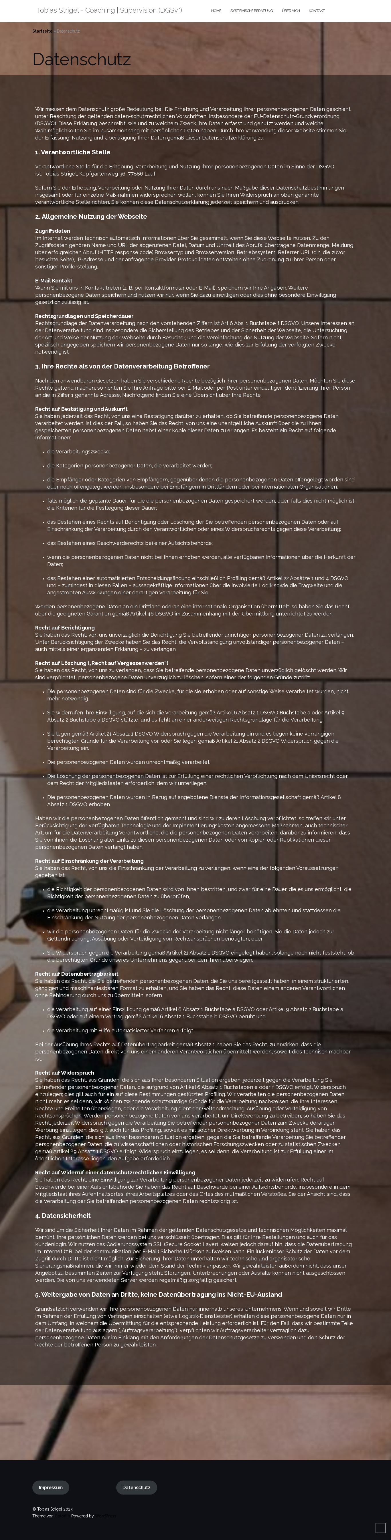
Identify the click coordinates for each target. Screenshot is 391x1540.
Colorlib (62, 1516)
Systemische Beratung (251, 11)
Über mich (291, 11)
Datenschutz (137, 1487)
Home (216, 11)
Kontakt (317, 11)
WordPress (105, 1516)
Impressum (51, 1487)
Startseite (42, 31)
